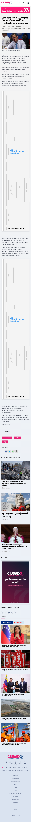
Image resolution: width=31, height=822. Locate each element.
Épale (14, 767)
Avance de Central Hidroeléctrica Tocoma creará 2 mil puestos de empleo (14, 719)
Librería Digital (15, 799)
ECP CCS (26, 767)
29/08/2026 (6, 488)
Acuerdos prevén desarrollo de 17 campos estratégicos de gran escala (14, 645)
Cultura (15, 784)
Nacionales (15, 778)
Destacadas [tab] (7, 622)
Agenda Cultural (15, 815)
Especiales (15, 796)
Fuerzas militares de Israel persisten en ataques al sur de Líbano (14, 483)
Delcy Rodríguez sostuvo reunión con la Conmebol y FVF (13, 694)
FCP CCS (20, 767)
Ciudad (16, 809)
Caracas (15, 775)
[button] (15, 582)
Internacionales (15, 781)
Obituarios (15, 802)
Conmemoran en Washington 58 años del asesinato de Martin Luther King (15, 515)
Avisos (15, 790)
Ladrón (18, 438)
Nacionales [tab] (19, 622)
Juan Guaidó (7, 438)
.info (3, 767)
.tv (6, 767)
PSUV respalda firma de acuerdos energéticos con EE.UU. (15, 670)
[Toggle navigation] (28, 3)
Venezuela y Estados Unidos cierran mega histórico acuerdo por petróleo (14, 743)
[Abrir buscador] (23, 3)
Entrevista (15, 812)
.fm (10, 767)
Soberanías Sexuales (15, 818)
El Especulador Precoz (15, 793)
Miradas (15, 806)
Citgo (5, 442)
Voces (15, 787)
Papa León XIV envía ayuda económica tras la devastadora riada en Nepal (14, 546)
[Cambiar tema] (19, 3)
